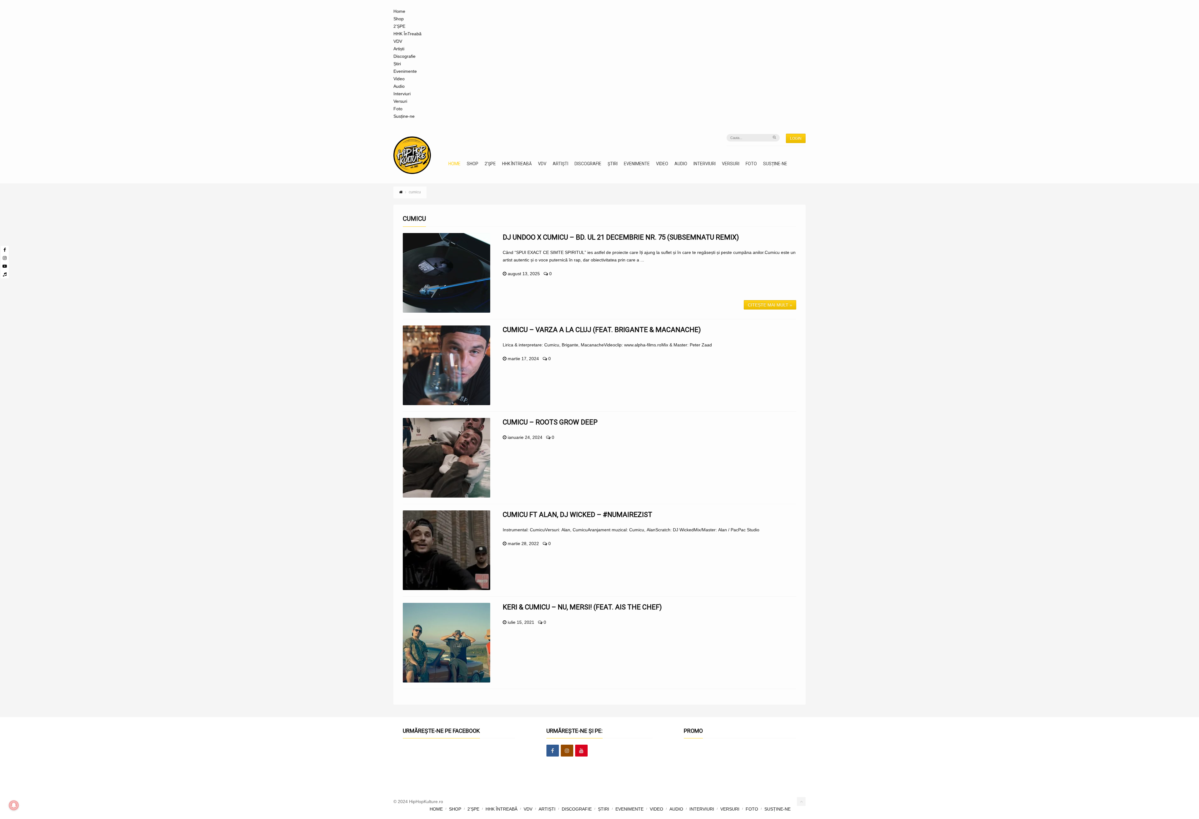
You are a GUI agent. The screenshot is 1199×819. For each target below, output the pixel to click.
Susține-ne (404, 116)
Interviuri (402, 93)
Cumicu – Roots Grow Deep (550, 422)
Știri (397, 63)
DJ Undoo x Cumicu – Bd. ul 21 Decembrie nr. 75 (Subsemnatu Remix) (621, 237)
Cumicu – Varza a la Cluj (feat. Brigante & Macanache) (602, 330)
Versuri (400, 101)
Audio (399, 86)
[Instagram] (5, 258)
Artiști (398, 48)
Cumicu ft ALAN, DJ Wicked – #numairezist (577, 515)
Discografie (404, 56)
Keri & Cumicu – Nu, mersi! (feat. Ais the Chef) (582, 607)
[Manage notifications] (14, 805)
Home (399, 11)
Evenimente (405, 71)
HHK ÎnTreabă (407, 33)
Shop (398, 18)
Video (399, 78)
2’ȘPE (399, 26)
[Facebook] (5, 250)
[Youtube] (5, 266)
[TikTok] (5, 274)
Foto (397, 108)
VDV (397, 41)
